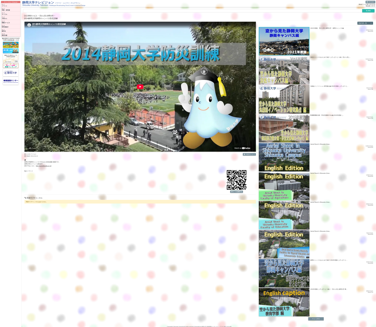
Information (371, 2)
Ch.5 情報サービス (30, 15)
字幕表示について (250, 154)
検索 (369, 10)
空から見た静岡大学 (46, 15)
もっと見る (316, 318)
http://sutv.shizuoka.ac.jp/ (43, 166)
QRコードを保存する (236, 191)
